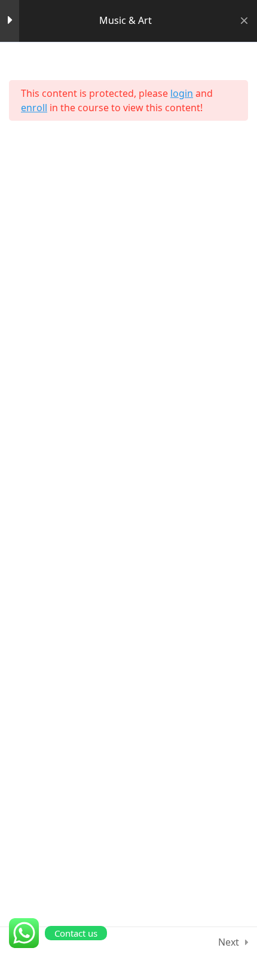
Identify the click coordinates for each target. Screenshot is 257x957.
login (181, 93)
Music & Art (125, 20)
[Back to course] (244, 21)
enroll (34, 107)
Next (228, 942)
